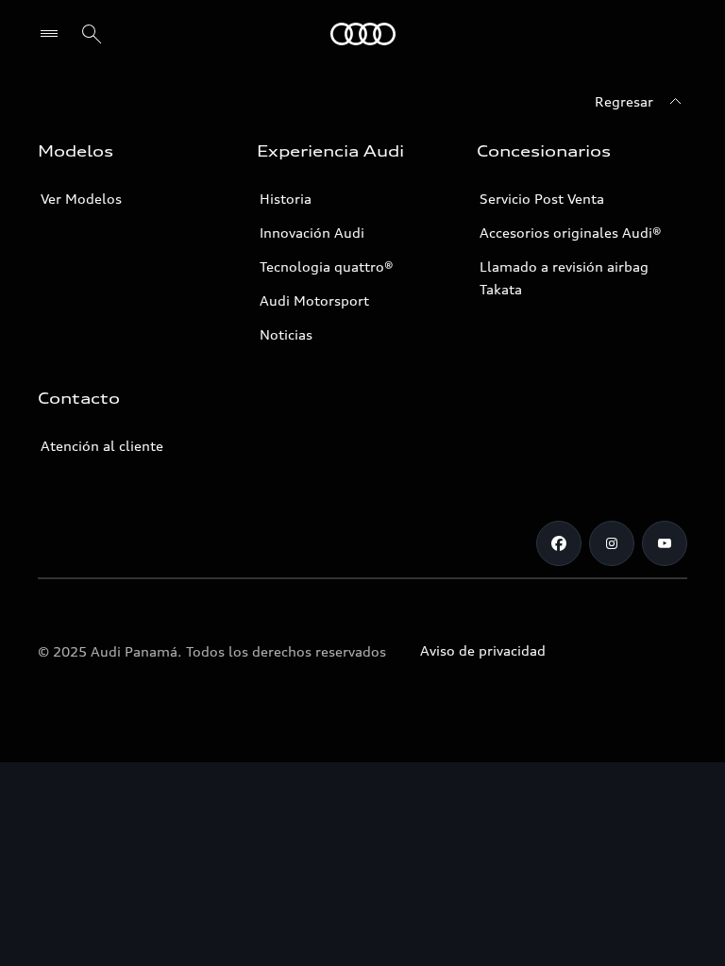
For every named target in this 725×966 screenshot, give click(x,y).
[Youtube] (664, 543)
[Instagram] (611, 543)
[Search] (91, 34)
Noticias (286, 334)
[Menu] (53, 34)
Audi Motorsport (314, 300)
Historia (286, 199)
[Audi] (363, 34)
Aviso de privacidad (483, 650)
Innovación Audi (312, 233)
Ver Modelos (81, 199)
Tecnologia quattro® (327, 266)
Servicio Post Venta (542, 199)
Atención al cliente (102, 446)
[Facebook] (559, 543)
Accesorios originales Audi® (571, 233)
